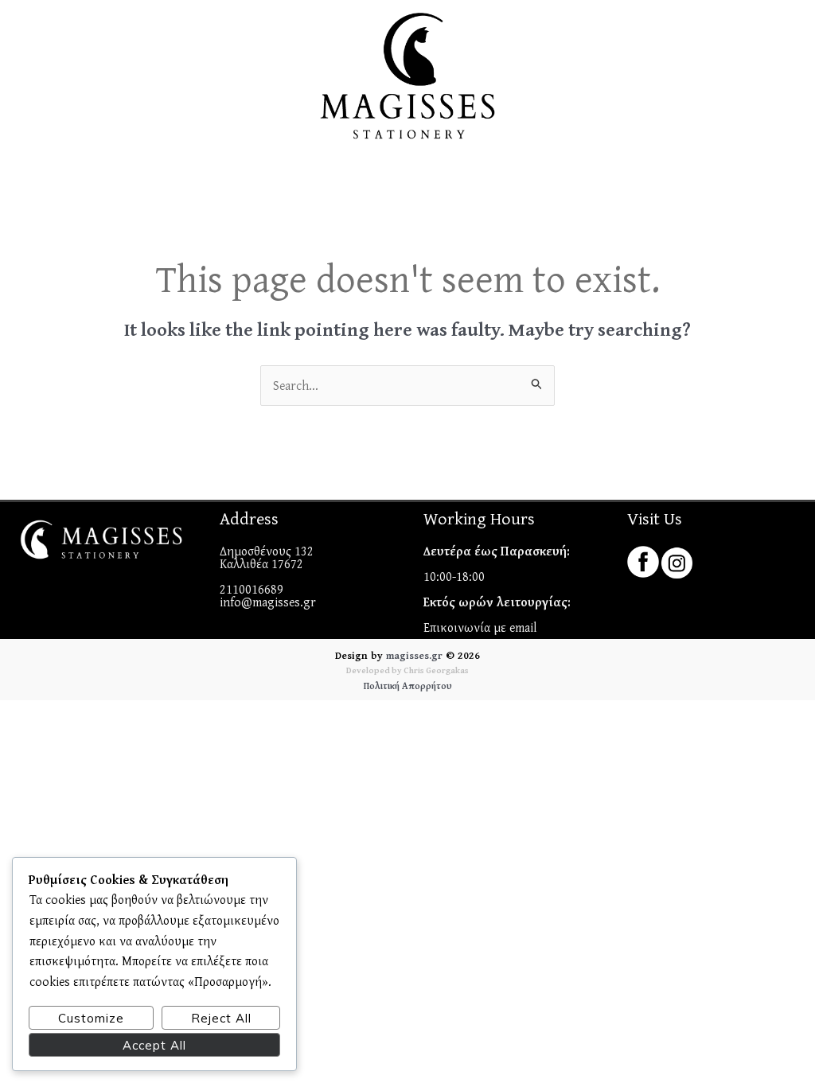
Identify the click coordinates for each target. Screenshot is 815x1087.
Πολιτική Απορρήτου (408, 685)
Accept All (154, 1045)
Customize (91, 1018)
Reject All (221, 1018)
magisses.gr (414, 655)
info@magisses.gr (268, 601)
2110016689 (251, 588)
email (523, 627)
